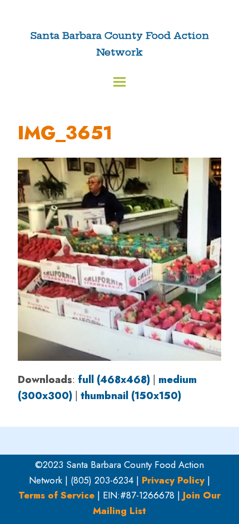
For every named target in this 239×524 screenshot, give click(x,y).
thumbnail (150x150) (131, 396)
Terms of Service (56, 495)
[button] (119, 82)
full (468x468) (114, 379)
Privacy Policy (173, 480)
